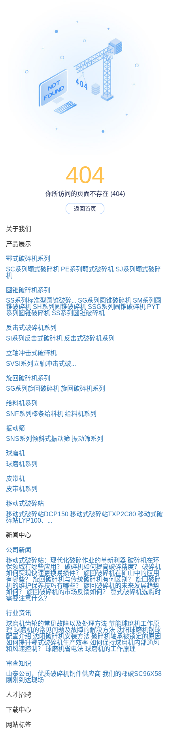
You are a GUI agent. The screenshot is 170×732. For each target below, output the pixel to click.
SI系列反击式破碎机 (34, 338)
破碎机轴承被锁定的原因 (126, 636)
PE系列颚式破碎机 (87, 269)
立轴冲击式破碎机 (31, 353)
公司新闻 (18, 550)
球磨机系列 (22, 464)
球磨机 (15, 453)
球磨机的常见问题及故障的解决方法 (64, 630)
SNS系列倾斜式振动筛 (38, 438)
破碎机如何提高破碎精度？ (102, 566)
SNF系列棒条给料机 (34, 413)
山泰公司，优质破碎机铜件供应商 (53, 673)
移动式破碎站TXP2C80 (103, 514)
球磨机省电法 (64, 648)
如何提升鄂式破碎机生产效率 (47, 642)
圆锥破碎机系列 (28, 290)
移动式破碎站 (25, 503)
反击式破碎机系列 (31, 327)
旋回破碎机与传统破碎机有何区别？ (83, 579)
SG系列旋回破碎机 (32, 388)
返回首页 (85, 208)
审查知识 (18, 663)
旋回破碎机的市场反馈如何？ (67, 592)
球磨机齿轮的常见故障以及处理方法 (56, 623)
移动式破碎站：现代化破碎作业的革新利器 (66, 560)
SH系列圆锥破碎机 (59, 306)
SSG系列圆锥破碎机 (116, 306)
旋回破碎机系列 (28, 378)
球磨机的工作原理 (110, 648)
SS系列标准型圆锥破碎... (41, 300)
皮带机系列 (22, 488)
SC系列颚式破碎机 (32, 269)
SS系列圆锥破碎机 (78, 313)
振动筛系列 (87, 438)
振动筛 (15, 428)
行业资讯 (18, 613)
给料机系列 (22, 403)
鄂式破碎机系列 (28, 258)
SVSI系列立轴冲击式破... (41, 363)
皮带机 (15, 478)
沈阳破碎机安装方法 (61, 636)
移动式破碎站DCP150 (37, 514)
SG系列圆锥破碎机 (104, 300)
